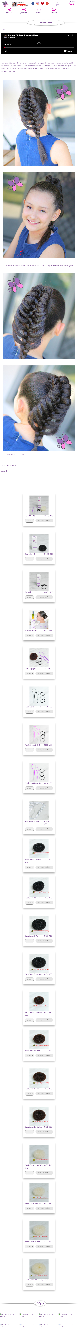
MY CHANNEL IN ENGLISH (13, 454)
